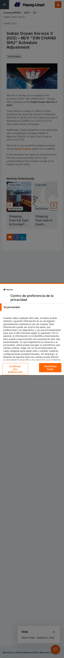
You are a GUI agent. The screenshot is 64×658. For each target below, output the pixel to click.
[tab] (32, 307)
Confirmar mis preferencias (15, 369)
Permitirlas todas (50, 367)
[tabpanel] (32, 343)
